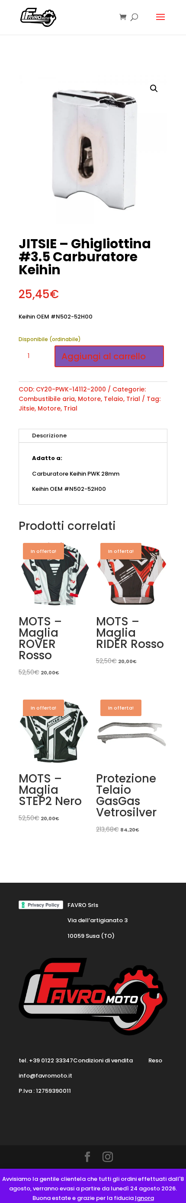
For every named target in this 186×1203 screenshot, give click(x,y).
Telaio (113, 398)
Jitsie (27, 408)
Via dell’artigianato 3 (97, 920)
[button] (154, 88)
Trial (133, 398)
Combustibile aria (47, 398)
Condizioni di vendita (103, 1060)
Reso (155, 1060)
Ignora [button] (144, 1198)
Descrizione (49, 435)
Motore (89, 398)
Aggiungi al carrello (103, 356)
